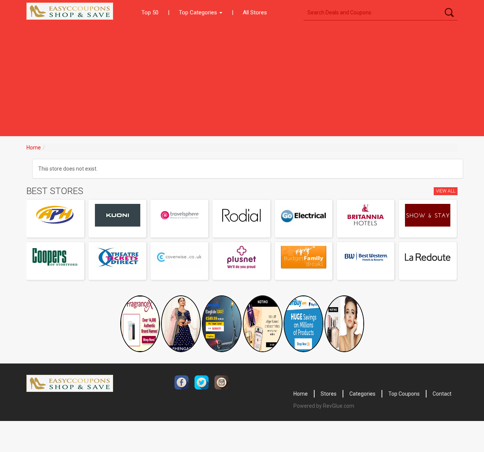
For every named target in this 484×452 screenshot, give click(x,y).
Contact (442, 394)
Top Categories (199, 12)
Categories (362, 394)
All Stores (255, 12)
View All (445, 191)
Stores (329, 394)
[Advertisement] (242, 79)
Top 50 (149, 12)
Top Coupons (404, 394)
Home (33, 147)
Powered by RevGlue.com (323, 406)
